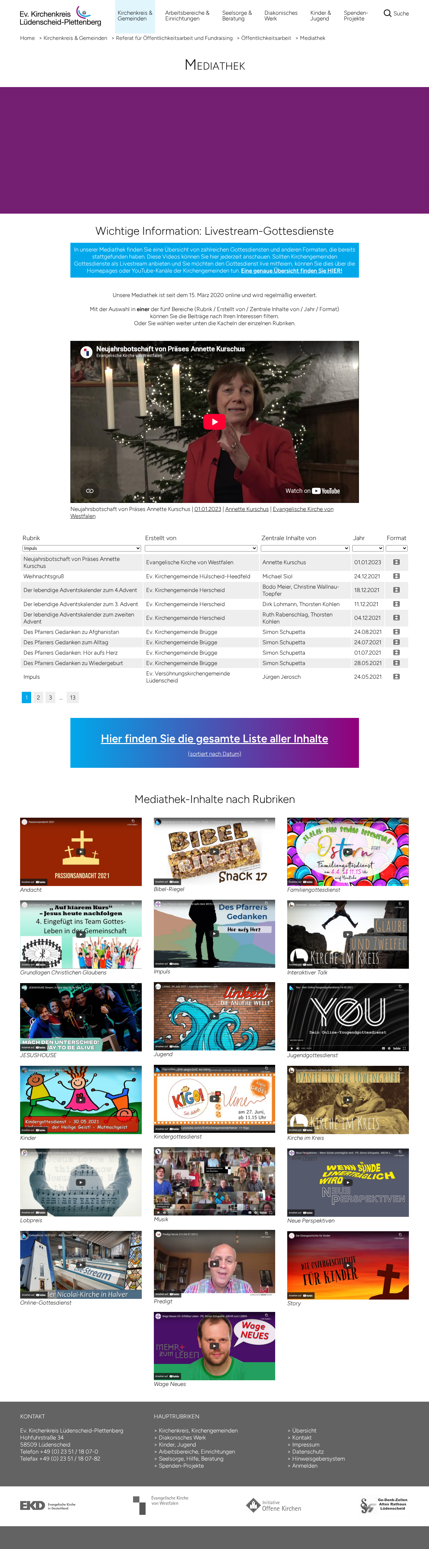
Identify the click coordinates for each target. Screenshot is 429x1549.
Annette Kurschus (247, 509)
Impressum (305, 1444)
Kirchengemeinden (214, 1430)
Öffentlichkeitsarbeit (266, 38)
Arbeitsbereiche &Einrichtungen (187, 15)
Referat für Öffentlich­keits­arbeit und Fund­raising (174, 38)
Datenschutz (308, 1451)
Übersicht (304, 1430)
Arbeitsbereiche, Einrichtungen (197, 1451)
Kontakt (302, 1437)
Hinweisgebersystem (318, 1458)
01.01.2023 (207, 509)
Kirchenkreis (174, 1430)
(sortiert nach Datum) (214, 753)
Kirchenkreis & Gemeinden (135, 15)
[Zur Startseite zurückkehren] (60, 3)
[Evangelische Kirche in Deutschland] (47, 1508)
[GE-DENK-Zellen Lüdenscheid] (384, 1513)
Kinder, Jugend (177, 1444)
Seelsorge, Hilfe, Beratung (191, 1458)
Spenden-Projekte (356, 15)
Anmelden (304, 1465)
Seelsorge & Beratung (237, 15)
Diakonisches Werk (281, 15)
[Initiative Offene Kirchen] (273, 1510)
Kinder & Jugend (320, 15)
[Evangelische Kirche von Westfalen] (160, 1512)
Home (27, 38)
